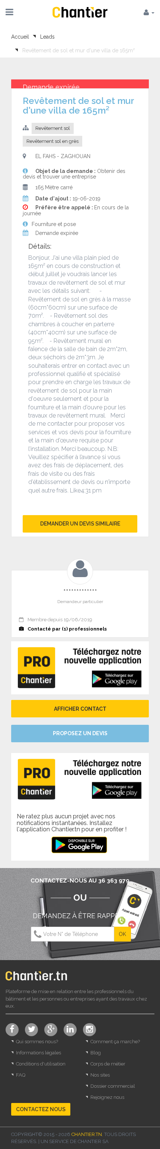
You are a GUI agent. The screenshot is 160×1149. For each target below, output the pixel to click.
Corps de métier (107, 1064)
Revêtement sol (52, 128)
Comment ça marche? (115, 1041)
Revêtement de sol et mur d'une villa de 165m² (78, 50)
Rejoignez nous (107, 1097)
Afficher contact (80, 709)
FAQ (20, 1075)
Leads (47, 37)
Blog (95, 1052)
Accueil (20, 37)
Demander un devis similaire (80, 524)
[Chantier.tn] (80, 11)
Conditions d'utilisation (40, 1064)
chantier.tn (86, 1134)
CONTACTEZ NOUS (40, 1109)
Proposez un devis (80, 733)
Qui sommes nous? (37, 1041)
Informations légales (38, 1052)
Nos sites (100, 1075)
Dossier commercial (112, 1086)
